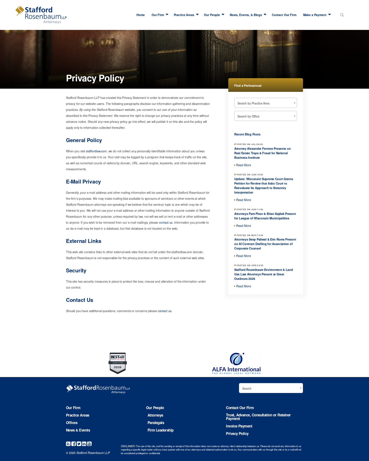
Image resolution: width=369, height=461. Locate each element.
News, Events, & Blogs (246, 15)
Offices (71, 422)
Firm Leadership (161, 430)
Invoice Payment (239, 426)
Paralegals (156, 422)
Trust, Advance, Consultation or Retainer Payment (258, 416)
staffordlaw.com (96, 151)
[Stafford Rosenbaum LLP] (41, 15)
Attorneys (155, 415)
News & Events (78, 430)
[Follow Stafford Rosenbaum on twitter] (79, 443)
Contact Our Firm (284, 15)
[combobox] (341, 16)
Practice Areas (184, 15)
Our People (212, 15)
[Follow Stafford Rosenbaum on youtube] (89, 443)
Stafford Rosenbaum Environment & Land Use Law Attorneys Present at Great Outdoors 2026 (263, 274)
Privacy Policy (237, 433)
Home (140, 15)
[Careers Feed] (68, 443)
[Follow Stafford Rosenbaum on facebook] (73, 443)
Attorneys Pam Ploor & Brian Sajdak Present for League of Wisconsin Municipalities (265, 215)
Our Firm (158, 15)
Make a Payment (315, 15)
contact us (166, 222)
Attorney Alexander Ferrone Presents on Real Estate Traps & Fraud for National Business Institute (262, 153)
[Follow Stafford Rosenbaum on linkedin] (84, 443)
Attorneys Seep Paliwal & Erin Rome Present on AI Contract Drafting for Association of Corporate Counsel (265, 243)
